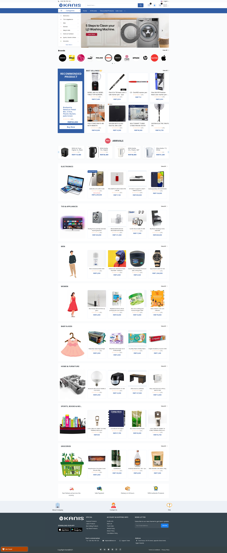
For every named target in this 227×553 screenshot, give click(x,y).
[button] (87, 30)
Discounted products (107, 11)
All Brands (93, 11)
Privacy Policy (165, 550)
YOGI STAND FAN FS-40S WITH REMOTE (96, 125)
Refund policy (111, 528)
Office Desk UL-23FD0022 (137, 388)
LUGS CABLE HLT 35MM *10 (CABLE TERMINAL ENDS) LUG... (97, 429)
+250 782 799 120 (65, 1)
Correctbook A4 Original (117, 428)
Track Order (110, 526)
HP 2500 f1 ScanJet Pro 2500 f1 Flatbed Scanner (137, 189)
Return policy (110, 531)
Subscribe (164, 525)
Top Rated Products (92, 528)
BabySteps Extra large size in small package (117, 349)
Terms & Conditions (154, 550)
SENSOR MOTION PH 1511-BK (117, 388)
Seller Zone (119, 11)
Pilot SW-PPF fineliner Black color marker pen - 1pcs (159, 94)
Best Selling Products (92, 526)
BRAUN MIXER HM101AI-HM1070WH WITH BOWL (117, 229)
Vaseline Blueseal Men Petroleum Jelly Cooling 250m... (137, 269)
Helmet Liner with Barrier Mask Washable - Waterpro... (117, 269)
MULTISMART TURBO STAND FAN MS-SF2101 (138, 125)
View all (165, 50)
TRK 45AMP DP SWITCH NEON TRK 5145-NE (117, 189)
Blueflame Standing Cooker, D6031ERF (157, 229)
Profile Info (110, 521)
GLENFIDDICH (117, 468)
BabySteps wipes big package (97, 348)
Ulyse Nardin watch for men (157, 268)
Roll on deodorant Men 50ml (96, 268)
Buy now (71, 127)
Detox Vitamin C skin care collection (157, 309)
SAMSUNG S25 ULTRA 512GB (96, 189)
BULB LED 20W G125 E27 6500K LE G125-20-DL (97, 389)
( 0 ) (72, 119)
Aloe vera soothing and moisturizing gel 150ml (137, 309)
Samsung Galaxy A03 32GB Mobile (157, 189)
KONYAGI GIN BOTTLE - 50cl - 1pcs (137, 468)
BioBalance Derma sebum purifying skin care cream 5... (117, 309)
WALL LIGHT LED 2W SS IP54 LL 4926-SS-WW (157, 389)
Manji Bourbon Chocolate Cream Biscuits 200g (97, 469)
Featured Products (91, 521)
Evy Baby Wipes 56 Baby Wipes (137, 348)
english (165, 1)
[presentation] (58, 152)
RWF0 (165, 5)
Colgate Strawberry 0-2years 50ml (157, 348)
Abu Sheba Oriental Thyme (137, 428)
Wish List (109, 523)
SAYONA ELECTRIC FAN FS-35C (160, 125)
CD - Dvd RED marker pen (138, 92)
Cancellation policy (112, 533)
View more (69, 45)
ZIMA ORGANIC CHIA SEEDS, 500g (157, 468)
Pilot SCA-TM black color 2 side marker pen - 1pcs (117, 94)
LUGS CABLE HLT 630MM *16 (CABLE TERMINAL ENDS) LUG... (157, 429)
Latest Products (90, 523)
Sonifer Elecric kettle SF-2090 (137, 229)
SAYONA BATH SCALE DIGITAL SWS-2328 (116, 125)
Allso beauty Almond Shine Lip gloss (97, 309)
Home (85, 11)
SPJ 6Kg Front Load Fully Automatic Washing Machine (97, 229)
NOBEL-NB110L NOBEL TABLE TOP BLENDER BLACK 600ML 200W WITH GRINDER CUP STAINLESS (96, 94)
